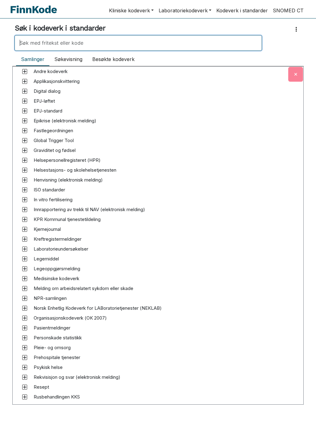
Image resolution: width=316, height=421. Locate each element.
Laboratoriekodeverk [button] (183, 10)
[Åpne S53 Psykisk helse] (24, 367)
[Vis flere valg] (297, 29)
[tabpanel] (158, 241)
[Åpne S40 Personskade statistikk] (24, 337)
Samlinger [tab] (32, 59)
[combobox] (158, 43)
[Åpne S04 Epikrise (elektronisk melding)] (24, 120)
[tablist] (77, 59)
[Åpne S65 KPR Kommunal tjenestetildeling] (24, 219)
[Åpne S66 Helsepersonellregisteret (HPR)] (24, 160)
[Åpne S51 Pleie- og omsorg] (24, 347)
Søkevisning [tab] (68, 59)
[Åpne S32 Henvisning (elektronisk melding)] (24, 180)
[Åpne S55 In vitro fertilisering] (24, 199)
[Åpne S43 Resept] (24, 387)
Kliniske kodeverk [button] (129, 10)
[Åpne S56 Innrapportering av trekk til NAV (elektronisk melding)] (24, 209)
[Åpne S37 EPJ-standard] (24, 111)
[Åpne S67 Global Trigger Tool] (24, 140)
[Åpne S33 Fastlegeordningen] (24, 130)
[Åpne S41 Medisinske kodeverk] (24, 278)
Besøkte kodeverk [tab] (113, 59)
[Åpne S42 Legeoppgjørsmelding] (24, 268)
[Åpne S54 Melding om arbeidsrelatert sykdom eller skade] (24, 288)
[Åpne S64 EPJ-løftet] (24, 101)
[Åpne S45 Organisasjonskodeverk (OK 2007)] (24, 318)
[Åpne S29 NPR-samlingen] (24, 298)
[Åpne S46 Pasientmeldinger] (24, 328)
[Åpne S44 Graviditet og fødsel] (24, 150)
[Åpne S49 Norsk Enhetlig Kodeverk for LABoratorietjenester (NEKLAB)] (24, 308)
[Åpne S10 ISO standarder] (24, 189)
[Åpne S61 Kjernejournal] (24, 229)
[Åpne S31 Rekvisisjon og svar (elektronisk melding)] (24, 377)
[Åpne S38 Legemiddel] (24, 259)
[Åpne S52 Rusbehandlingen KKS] (24, 397)
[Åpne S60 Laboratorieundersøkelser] (24, 249)
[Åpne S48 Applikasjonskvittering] (24, 81)
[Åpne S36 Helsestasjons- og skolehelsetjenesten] (24, 170)
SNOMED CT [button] (288, 10)
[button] (51, 71)
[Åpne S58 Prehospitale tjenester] (24, 357)
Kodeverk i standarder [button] (242, 10)
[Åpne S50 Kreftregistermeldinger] (24, 239)
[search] (138, 43)
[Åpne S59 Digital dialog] (24, 91)
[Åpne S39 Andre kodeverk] (24, 71)
